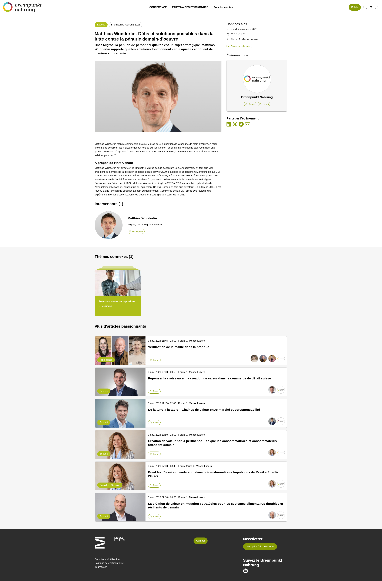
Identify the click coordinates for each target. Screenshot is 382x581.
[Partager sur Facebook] (241, 124)
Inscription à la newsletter (260, 546)
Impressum (101, 567)
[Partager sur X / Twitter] (234, 124)
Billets (354, 7)
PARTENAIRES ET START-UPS (190, 7)
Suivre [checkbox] (252, 104)
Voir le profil (137, 231)
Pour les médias (223, 7)
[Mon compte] (376, 7)
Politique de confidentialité (109, 563)
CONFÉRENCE (158, 7)
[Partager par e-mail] (247, 124)
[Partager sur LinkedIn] (229, 124)
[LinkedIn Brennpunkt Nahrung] (245, 570)
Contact (200, 540)
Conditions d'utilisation (107, 559)
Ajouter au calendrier (240, 46)
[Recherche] (365, 7)
